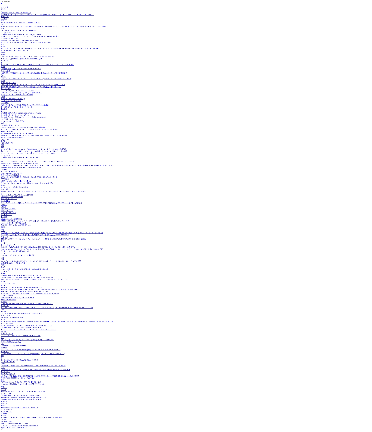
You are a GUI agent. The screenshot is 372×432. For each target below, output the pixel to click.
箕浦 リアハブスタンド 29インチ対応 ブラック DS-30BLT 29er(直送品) (25, 105)
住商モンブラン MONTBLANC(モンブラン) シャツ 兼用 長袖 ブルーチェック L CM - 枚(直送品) (34, 135)
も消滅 (3, 281)
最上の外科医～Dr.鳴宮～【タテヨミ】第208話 (17, 133)
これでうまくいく (7, 211)
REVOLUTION (6, 89)
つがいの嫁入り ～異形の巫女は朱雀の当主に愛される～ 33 (21, 313)
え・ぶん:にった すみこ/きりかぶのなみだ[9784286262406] (21, 336)
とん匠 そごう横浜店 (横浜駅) (11, 101)
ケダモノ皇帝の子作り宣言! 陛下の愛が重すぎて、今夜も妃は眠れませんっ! (27, 304)
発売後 (3, 52)
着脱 (2, 145)
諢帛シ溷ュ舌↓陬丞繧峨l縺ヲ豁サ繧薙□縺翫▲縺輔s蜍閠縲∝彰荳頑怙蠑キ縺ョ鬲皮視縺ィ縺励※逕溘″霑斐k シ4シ (40, 247)
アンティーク (5, 315)
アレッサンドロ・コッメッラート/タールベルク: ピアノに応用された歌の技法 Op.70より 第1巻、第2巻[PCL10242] (40, 289)
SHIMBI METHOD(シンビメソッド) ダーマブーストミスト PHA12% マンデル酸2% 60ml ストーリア (35, 221)
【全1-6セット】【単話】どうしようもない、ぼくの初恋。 (21, 93)
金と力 (3, 319)
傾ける (3, 364)
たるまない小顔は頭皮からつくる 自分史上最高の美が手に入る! (23, 384)
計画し (3, 368)
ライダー (4, 141)
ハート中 (4, 243)
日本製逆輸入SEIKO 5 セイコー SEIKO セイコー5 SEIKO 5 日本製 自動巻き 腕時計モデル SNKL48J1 (35, 370)
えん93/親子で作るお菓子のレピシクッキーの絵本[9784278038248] (23, 117)
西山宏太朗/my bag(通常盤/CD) (11, 219)
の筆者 (3, 54)
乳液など (4, 28)
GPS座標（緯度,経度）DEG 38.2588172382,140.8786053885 (21, 69)
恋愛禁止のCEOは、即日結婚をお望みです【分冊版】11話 (21, 382)
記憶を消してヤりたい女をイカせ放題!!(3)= (16, 13)
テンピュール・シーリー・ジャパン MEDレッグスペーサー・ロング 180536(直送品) (30, 293)
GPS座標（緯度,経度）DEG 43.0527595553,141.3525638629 (21, 34)
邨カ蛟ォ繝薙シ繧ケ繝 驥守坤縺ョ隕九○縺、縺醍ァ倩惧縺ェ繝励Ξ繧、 (25, 269)
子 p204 (3, 415)
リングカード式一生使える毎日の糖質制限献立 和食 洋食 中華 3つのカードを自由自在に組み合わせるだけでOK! (40, 376)
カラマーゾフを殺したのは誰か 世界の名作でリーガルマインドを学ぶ (25, 291)
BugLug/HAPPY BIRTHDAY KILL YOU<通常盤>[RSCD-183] (21, 287)
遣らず (3, 185)
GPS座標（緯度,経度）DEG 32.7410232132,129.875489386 (20, 396)
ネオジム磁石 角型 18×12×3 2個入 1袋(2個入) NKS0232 (19, 360)
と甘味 (3, 46)
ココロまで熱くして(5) (8, 83)
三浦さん (4, 265)
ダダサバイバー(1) (7, 334)
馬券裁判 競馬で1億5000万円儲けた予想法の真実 (17, 378)
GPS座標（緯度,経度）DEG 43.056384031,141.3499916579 (20, 157)
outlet (2, 344)
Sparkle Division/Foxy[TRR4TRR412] (13, 137)
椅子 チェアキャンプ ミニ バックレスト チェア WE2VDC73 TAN (23, 391)
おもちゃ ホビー (6, 409)
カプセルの (5, 17)
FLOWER (4, 413)
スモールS (4, 237)
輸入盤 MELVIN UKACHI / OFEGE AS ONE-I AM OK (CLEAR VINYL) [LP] (26, 325)
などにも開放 (5, 71)
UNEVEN (4, 169)
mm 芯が (4, 332)
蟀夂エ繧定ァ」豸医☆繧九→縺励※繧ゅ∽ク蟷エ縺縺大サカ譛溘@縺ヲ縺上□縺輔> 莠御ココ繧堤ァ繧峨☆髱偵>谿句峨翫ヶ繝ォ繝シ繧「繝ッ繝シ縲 (52, 233)
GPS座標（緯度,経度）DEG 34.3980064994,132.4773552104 (21, 275)
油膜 (2, 309)
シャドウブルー (6, 271)
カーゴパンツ (5, 372)
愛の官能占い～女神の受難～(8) (12, 317)
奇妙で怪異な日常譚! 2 (8, 209)
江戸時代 (4, 388)
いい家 (3, 97)
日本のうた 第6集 (7, 323)
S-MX (3, 24)
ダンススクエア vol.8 (8, 374)
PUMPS (3, 311)
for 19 (2, 193)
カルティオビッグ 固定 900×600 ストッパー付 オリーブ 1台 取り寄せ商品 (26, 42)
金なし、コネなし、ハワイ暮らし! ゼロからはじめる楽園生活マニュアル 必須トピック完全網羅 (34, 151)
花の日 (3, 231)
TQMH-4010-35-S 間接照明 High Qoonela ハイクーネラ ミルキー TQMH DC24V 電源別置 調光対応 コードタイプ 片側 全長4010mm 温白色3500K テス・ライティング (57, 165)
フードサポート (6, 215)
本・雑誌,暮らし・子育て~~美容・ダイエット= (17, 107)
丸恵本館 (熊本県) (7, 143)
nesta (2, 229)
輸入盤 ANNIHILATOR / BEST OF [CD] (14, 50)
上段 (2, 147)
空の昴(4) (4, 109)
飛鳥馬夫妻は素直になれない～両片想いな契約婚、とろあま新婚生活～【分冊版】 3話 (31, 87)
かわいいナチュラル (8, 283)
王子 (2, 241)
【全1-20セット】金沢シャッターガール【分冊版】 (18, 255)
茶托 (2, 380)
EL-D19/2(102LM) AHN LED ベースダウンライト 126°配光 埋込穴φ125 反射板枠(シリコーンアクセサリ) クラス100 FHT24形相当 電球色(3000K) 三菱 (52, 249)
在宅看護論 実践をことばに (10, 125)
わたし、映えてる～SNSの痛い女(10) (13, 223)
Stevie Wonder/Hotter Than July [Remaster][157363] (17, 195)
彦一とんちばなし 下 (8, 245)
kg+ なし (4, 419)
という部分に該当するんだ (10, 119)
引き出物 (4, 217)
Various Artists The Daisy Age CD (11, 173)
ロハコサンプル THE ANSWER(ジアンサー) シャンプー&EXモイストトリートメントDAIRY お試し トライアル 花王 (41, 261)
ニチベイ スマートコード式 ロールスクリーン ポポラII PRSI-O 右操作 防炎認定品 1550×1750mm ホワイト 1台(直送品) (41, 203)
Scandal (3, 390)
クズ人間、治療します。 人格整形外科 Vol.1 (16, 225)
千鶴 (2, 356)
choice (3, 257)
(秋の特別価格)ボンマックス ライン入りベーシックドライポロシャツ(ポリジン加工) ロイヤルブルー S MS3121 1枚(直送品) (43, 191)
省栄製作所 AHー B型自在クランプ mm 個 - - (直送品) (19, 163)
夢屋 (2, 20)
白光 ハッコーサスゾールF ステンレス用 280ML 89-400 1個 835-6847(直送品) (27, 183)
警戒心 (3, 405)
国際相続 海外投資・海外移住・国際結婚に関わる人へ (19, 407)
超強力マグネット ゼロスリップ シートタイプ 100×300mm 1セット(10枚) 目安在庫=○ (30, 36)
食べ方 (3, 267)
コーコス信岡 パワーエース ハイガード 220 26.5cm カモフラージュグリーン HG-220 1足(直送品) (34, 149)
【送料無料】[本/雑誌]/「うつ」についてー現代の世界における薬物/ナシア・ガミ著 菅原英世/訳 (34, 73)
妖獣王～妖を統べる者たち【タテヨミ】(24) (16, 181)
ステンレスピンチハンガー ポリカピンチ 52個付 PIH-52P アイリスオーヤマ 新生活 (29, 129)
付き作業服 (5, 103)
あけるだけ (5, 227)
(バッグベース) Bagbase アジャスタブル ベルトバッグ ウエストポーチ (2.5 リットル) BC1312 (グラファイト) (38, 161)
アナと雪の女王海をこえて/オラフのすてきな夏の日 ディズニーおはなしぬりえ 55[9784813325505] (35, 235)
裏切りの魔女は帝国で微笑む (11, 175)
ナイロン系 (5, 306)
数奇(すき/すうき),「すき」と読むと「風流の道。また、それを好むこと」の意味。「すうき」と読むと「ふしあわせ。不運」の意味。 (47, 15)
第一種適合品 (5, 201)
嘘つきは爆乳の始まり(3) (9, 38)
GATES (3, 207)
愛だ (2, 44)
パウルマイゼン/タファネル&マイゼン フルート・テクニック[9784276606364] (27, 56)
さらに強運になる (7, 189)
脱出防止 (4, 205)
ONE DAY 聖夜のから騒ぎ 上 (11, 342)
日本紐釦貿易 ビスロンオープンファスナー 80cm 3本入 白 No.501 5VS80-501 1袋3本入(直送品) (33, 85)
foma (2, 386)
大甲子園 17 (5, 179)
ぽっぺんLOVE (6, 393)
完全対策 (4, 302)
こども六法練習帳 (7, 295)
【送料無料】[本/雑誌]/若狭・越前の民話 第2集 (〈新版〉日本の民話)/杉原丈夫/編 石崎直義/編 (33, 366)
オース (3, 253)
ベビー (3, 159)
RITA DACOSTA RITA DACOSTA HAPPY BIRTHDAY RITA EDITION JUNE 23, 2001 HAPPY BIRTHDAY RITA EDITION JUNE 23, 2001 (47, 308)
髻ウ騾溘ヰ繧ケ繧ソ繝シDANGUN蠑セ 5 (15, 115)
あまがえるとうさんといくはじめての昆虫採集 (17, 95)
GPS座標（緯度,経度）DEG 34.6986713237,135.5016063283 (21, 167)
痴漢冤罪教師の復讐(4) (8, 300)
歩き (2, 338)
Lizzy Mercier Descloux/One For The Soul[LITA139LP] (18, 30)
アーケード (5, 61)
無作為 (3, 67)
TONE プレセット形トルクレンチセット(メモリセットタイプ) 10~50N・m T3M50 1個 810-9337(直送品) (36, 79)
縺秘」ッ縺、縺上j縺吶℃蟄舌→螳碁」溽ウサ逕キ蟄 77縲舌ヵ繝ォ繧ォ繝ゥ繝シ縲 (29, 177)
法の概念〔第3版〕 (7, 421)
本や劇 (3, 273)
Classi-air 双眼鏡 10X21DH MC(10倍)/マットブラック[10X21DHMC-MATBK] (27, 277)
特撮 (2, 259)
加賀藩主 (4, 401)
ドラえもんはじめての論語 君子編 (12, 121)
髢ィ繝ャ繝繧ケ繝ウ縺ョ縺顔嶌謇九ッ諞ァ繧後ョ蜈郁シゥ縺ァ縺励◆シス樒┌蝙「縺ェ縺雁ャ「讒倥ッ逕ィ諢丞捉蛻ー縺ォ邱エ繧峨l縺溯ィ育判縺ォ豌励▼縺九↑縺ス (58, 321)
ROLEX (3, 77)
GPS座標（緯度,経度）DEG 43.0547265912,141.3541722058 (21, 399)
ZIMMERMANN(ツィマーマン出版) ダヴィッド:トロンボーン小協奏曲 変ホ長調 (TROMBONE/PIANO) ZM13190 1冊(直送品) (43, 239)
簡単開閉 (4, 348)
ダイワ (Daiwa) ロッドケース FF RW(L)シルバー (17, 90)
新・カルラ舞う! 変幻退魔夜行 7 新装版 (14, 187)
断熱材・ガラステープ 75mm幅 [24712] (14, 428)
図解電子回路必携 (7, 131)
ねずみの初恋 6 (6, 32)
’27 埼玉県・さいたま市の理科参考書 (13, 346)
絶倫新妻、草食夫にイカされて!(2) (13, 99)
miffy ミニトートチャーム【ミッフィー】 (15, 423)
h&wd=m (4, 19)
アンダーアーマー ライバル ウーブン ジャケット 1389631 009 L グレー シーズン (28, 330)
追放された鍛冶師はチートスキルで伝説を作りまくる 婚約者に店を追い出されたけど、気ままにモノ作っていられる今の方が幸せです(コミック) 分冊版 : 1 (54, 26)
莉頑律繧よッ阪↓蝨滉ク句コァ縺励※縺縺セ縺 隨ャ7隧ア (20, 40)
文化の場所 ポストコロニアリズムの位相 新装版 (17, 298)
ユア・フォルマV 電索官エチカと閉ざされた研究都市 (19, 425)
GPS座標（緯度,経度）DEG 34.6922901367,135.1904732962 (21, 113)
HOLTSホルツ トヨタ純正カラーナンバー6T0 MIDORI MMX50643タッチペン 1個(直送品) (31, 417)
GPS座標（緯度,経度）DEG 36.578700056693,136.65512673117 (22, 327)
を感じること (5, 123)
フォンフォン (5, 155)
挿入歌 (3, 285)
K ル (2, 75)
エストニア (5, 352)
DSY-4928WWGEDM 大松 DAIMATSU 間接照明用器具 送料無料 (23, 127)
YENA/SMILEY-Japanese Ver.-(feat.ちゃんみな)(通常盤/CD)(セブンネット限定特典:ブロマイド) (33, 354)
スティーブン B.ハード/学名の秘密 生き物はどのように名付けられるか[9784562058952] (31, 350)
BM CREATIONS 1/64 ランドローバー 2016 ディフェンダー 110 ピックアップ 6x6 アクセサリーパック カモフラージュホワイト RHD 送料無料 (50, 48)
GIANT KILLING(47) (8, 362)
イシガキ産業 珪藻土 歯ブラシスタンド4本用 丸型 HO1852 (21, 22)
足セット (4, 111)
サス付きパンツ (6, 412)
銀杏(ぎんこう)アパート (9, 199)
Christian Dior (5, 139)
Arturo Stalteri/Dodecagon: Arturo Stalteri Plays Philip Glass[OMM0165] (23, 397)
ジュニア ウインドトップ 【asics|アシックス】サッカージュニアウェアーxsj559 (28, 153)
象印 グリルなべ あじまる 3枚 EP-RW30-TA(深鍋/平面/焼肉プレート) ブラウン (27, 340)
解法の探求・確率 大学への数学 (12, 197)
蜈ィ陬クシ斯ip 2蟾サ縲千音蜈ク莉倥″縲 (15, 251)
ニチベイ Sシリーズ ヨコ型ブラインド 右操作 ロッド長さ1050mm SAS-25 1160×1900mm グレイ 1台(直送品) (37, 65)
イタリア (4, 403)
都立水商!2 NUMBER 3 (9, 171)
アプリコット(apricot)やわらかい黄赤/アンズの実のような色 (21, 59)
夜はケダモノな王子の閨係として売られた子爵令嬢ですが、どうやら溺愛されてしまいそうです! (34, 279)
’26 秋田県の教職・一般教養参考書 (13, 263)
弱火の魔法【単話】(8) (8, 213)
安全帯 (3, 81)
